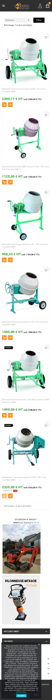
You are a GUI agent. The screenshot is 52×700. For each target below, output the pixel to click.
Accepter (21, 696)
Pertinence (17, 20)
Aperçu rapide (10, 104)
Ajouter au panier (4, 104)
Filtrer (39, 20)
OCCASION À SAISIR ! (26, 519)
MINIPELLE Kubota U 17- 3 (26, 523)
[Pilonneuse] (21, 600)
